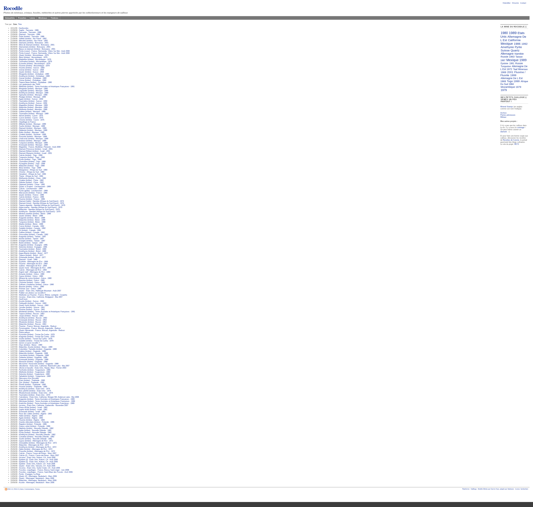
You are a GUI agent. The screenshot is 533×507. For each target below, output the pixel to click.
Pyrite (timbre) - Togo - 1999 (30, 159)
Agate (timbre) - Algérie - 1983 (31, 418)
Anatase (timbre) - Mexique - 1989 (32, 141)
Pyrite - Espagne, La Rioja (29, 474)
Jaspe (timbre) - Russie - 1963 (31, 316)
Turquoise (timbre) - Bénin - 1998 (32, 222)
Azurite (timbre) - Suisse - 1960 (31, 301)
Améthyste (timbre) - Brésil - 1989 (32, 251)
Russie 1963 (508, 56)
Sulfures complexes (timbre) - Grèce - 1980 (36, 284)
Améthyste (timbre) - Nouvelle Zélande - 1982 (37, 434)
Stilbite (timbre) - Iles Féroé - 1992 (32, 39)
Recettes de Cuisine (511, 140)
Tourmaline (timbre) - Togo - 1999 (32, 161)
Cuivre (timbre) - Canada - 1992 (31, 226)
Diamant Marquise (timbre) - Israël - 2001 (35, 153)
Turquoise (506, 66)
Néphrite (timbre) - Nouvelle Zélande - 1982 (36, 428)
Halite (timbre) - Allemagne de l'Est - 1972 (35, 449)
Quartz (515, 50)
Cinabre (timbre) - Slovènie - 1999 (32, 134)
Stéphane (510, 489)
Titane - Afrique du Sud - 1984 (31, 176)
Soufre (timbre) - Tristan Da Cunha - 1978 (35, 339)
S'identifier (507, 3)
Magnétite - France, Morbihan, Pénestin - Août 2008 (40, 147)
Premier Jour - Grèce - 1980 (30, 289)
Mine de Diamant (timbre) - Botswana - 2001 (36, 45)
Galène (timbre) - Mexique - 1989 (32, 111)
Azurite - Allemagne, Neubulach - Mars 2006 (36, 482)
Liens (32, 18)
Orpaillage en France (27, 122)
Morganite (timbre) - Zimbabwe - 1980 (34, 74)
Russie (519, 63)
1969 (503, 72)
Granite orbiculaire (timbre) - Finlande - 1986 (36, 422)
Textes (37, 489)
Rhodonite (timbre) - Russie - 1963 (32, 322)
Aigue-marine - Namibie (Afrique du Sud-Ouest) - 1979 (40, 207)
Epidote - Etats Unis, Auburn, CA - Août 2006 (37, 464)
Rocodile (12, 8)
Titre (20, 24)
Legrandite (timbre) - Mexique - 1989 (33, 91)
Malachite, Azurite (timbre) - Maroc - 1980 (35, 347)
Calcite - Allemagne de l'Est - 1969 (33, 270)
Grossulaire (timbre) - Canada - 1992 (33, 234)
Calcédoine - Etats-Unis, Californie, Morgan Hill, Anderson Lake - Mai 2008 (49, 397)
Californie (514, 40)
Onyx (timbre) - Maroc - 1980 (30, 345)
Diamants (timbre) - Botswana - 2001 (33, 43)
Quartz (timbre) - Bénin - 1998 (31, 216)
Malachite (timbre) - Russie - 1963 (32, 324)
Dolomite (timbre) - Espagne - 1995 (33, 247)
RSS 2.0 (16, 489)
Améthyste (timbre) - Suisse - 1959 (33, 103)
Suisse (505, 50)
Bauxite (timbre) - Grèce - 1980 (31, 287)
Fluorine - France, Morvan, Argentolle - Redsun (37, 326)
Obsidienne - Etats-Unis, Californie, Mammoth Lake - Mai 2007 (44, 366)
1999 (513, 75)
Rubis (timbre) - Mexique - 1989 (31, 132)
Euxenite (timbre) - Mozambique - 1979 (34, 64)
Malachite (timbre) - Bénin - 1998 (32, 220)
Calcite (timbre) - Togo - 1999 (30, 155)
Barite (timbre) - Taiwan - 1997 (31, 243)
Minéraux (42, 18)
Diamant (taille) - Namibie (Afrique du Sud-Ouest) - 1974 (41, 201)
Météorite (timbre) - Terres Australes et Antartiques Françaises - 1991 (47, 86)
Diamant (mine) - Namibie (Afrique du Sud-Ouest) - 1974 (41, 203)
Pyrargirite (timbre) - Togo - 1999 (32, 164)
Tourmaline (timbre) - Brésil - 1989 (32, 249)
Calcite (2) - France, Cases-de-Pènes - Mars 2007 (39, 455)
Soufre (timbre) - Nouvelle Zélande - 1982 (35, 439)
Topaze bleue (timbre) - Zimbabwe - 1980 (35, 82)
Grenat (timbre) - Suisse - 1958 (31, 70)
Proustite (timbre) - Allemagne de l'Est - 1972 (37, 451)
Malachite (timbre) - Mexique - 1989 (33, 107)
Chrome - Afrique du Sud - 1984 (31, 172)
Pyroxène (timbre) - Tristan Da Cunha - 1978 (37, 334)
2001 (510, 72)
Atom (22, 489)
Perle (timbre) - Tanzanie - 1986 (31, 36)
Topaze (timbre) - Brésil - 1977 (31, 255)
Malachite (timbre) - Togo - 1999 (32, 166)
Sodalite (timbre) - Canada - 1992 (32, 228)
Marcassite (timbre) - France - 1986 (33, 193)
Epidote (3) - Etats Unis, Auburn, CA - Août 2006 (38, 460)
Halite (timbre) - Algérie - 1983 (31, 416)
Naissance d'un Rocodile (29, 378)
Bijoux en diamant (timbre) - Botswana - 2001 (37, 49)
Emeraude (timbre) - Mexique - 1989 (33, 145)
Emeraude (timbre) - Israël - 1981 (32, 412)
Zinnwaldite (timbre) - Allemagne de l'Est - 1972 (38, 443)
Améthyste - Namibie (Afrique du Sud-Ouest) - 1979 (39, 211)
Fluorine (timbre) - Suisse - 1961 (32, 309)
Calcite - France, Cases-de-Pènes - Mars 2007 (37, 453)
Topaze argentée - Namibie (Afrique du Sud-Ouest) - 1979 (42, 205)
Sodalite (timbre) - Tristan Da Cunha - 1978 (36, 341)
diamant (503, 132)
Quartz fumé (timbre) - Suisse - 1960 (33, 305)
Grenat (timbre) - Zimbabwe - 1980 (32, 78)
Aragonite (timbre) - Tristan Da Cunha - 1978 (36, 337)
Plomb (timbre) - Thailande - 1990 (32, 384)
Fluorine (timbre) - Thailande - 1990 (33, 387)
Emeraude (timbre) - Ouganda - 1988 (33, 359)
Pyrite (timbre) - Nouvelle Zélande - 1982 (35, 432)
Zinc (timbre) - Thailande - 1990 (31, 382)
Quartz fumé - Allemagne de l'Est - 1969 (35, 268)
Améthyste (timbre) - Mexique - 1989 (33, 93)
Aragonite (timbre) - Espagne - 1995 (33, 245)
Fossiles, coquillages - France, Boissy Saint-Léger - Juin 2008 (44, 470)
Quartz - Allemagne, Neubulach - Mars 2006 (36, 478)
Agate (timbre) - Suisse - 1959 (31, 99)
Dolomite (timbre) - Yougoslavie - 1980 (34, 374)
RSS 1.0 (10, 489)
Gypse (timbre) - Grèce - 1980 (31, 276)
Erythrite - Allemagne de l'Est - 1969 (33, 262)
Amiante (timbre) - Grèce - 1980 (31, 274)
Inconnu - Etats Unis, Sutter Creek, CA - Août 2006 (39, 468)
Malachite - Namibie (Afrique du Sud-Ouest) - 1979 (39, 209)
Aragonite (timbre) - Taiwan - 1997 (32, 237)
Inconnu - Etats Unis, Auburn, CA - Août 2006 (37, 457)
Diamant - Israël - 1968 (28, 259)
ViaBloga (474, 489)
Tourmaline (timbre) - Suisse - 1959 (33, 101)
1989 (513, 33)
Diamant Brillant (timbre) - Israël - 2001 (34, 151)
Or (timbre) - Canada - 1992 (30, 230)
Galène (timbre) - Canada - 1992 (32, 232)
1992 (524, 43)
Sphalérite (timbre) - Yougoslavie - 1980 (35, 376)
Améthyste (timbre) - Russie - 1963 (33, 318)
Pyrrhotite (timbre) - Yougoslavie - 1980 (34, 370)
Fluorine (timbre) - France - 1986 (32, 199)
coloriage (520, 127)
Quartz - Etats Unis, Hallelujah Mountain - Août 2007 (40, 291)
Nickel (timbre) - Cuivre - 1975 (31, 116)
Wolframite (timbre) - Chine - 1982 (32, 178)
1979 (504, 90)
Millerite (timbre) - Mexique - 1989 (32, 124)
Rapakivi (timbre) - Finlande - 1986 (33, 424)
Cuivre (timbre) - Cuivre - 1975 (31, 118)
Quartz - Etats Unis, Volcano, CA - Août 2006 (37, 466)
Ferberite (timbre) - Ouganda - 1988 (33, 357)
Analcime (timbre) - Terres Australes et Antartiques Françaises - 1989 (46, 403)
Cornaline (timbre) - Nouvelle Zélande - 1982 (36, 437)
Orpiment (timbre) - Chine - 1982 (32, 184)
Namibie (519, 53)
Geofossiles (23, 28)
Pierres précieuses (507, 115)
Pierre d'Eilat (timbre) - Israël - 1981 (33, 407)
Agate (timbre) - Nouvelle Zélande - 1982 (35, 430)
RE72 (516, 144)
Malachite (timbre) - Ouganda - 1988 (33, 353)
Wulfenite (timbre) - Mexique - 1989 (33, 109)
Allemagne (507, 53)
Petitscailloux (24, 332)
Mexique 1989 (516, 60)
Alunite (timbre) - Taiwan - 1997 (31, 239)
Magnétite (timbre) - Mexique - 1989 (33, 105)
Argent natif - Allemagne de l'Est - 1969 (34, 272)
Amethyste (507, 47)
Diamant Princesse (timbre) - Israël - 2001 (36, 149)
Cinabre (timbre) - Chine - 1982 (31, 180)
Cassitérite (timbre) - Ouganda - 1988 (34, 355)
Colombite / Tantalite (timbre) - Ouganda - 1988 (38, 349)
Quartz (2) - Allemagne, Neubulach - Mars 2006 (38, 476)
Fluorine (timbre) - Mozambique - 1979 (34, 66)
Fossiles (22, 18)
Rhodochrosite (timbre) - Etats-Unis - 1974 (36, 393)
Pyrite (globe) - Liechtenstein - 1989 (33, 191)
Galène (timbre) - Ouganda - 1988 (32, 351)
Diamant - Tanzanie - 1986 (29, 34)
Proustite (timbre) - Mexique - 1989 (33, 136)
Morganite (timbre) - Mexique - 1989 (33, 89)
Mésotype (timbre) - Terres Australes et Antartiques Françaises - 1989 (47, 401)
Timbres (54, 18)
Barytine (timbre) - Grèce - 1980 (31, 280)
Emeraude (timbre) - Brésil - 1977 (32, 257)
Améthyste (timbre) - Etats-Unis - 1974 (34, 389)
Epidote (504, 63)
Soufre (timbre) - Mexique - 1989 (32, 126)
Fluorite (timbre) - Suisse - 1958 (31, 68)
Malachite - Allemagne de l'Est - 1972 (34, 445)
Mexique (507, 43)
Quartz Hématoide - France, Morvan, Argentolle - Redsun (42, 330)
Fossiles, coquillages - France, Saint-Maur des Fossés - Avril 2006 (46, 472)
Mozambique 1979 (511, 87)
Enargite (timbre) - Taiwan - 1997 (32, 241)
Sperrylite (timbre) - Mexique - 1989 (33, 95)
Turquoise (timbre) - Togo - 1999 (32, 157)
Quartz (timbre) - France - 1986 (31, 195)
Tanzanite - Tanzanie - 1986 (30, 32)
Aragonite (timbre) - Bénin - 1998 (32, 218)
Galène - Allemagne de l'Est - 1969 (33, 266)
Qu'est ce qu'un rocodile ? (29, 343)
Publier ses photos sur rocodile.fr (32, 293)
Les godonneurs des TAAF (29, 84)
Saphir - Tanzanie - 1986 (29, 30)
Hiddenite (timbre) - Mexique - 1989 (33, 130)
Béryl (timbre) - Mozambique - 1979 (33, 57)
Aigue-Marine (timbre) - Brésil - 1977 (33, 253)
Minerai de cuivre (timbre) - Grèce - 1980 (35, 278)
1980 (504, 33)
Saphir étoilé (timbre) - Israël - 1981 (33, 409)
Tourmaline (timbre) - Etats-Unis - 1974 (34, 395)
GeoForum (23, 299)
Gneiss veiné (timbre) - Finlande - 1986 (34, 426)
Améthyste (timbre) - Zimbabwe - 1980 (34, 76)
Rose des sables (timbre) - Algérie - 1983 (35, 414)
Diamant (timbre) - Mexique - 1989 (32, 128)
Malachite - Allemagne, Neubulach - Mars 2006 (37, 480)
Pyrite (518, 47)
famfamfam (524, 489)
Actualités (10, 18)
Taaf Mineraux (520, 69)
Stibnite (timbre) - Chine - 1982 (31, 182)
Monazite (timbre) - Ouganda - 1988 (33, 362)
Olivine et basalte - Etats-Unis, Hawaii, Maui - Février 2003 (42, 368)
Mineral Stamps (506, 107)
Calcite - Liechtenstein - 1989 (30, 189)
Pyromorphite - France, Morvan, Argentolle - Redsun (40, 328)
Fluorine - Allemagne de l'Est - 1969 (33, 264)
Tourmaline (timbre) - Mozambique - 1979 (35, 61)
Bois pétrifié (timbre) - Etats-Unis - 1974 (35, 391)
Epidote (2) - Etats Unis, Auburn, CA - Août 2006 (38, 462)
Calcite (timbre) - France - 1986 (31, 197)
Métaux (503, 117)
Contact (523, 3)
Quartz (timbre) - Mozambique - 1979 (34, 55)
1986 (517, 43)
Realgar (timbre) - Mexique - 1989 (32, 97)
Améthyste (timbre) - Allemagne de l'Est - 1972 (37, 447)
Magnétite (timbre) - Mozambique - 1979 (35, 59)
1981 (511, 63)
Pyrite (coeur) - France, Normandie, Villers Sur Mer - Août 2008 (44, 51)
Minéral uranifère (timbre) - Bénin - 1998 (35, 214)
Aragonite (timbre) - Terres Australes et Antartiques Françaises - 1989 (47, 399)
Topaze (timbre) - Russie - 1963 (31, 314)
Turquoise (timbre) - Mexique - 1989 (33, 143)
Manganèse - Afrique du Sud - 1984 (33, 170)
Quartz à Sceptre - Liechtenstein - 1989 (35, 186)
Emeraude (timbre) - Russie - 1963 (33, 320)
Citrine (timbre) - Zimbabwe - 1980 (32, 80)
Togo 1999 (513, 81)
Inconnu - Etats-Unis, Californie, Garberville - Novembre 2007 (43, 405)
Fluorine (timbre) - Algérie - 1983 (32, 420)
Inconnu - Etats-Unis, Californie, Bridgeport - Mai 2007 (40, 297)
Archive (503, 113)
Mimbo (485, 489)
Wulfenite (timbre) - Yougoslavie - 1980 (34, 372)
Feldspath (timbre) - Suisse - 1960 (32, 303)
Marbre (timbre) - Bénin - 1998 (31, 224)
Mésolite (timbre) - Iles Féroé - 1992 (33, 41)
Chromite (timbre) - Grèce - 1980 (32, 282)
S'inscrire (515, 3)
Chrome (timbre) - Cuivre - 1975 (31, 120)
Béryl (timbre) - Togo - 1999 (30, 168)
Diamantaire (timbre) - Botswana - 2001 (34, 47)
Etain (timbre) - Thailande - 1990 (32, 380)
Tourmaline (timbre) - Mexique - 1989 (33, 114)
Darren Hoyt (495, 489)
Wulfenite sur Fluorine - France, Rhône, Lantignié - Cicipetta (43, 295)
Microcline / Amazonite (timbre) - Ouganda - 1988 (38, 364)
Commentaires (29, 489)
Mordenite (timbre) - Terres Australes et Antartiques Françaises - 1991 (47, 312)
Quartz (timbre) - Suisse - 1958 (31, 72)
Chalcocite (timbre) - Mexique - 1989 (33, 139)
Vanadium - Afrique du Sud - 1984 (32, 174)
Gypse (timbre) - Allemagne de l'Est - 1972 (36, 441)
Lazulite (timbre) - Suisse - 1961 (32, 307)
